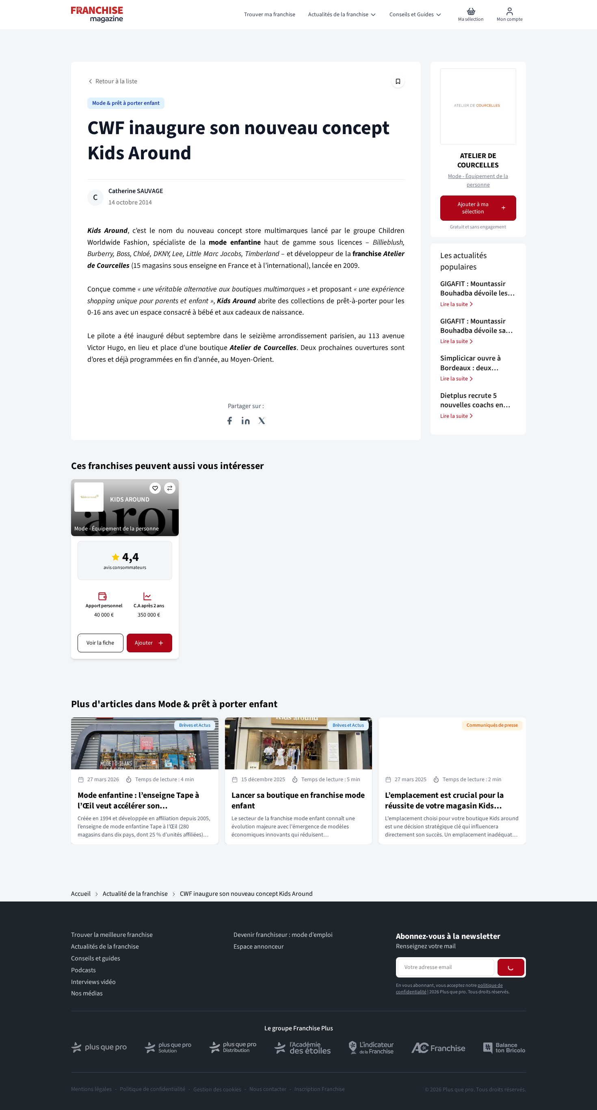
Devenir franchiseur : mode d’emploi (283, 935)
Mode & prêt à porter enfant (126, 103)
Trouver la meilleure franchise (112, 935)
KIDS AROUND (129, 499)
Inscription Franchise (319, 1089)
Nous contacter (267, 1089)
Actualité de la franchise (135, 893)
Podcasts (83, 970)
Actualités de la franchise (105, 947)
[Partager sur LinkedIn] (245, 420)
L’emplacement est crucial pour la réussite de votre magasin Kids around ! (444, 806)
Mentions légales (91, 1089)
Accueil (81, 893)
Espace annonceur (259, 947)
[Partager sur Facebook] (229, 420)
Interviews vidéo (93, 982)
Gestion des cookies (217, 1090)
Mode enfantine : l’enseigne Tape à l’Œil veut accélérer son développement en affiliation (138, 806)
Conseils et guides (95, 958)
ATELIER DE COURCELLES (478, 160)
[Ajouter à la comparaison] (169, 488)
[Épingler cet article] (398, 81)
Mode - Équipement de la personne (478, 180)
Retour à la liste (116, 81)
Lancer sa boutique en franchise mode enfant (298, 801)
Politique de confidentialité (152, 1089)
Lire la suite (454, 304)
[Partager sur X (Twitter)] (261, 420)
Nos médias (87, 993)
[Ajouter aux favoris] (155, 488)
